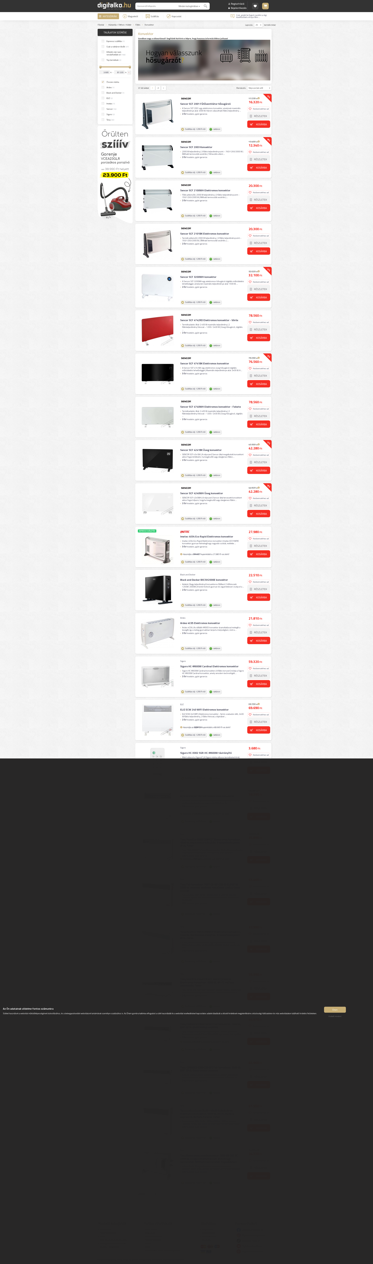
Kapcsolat (177, 16)
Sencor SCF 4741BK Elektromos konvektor (204, 363)
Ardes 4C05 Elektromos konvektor (200, 623)
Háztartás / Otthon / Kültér (119, 25)
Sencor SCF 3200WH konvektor (198, 277)
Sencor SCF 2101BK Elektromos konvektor (204, 234)
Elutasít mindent (335, 1016)
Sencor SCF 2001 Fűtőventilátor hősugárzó (205, 104)
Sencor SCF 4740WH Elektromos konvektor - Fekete (210, 407)
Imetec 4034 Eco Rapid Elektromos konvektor (206, 536)
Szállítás (155, 16)
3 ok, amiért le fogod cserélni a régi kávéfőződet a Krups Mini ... (251, 16)
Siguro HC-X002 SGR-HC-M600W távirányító (206, 753)
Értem (335, 1009)
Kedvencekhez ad (261, 108)
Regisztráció (237, 4)
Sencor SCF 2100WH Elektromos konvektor (205, 190)
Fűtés (138, 25)
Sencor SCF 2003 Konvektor (196, 147)
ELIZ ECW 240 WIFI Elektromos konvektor (204, 710)
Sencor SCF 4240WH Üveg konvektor (201, 493)
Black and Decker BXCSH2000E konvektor (204, 580)
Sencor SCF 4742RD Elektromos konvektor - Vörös (209, 320)
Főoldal (101, 25)
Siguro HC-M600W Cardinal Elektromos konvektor (209, 666)
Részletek (260, 116)
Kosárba (261, 124)
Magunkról (133, 16)
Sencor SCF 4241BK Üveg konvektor (201, 450)
